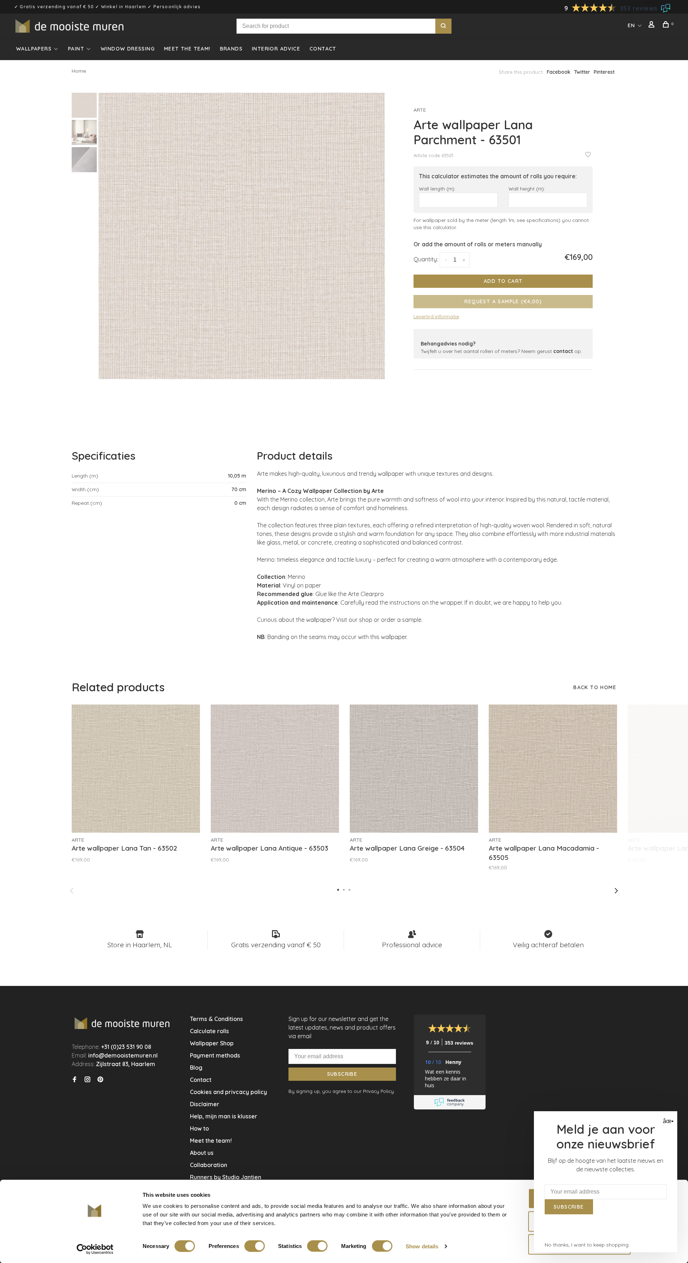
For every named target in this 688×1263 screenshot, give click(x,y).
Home (79, 71)
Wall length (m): (437, 188)
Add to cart (503, 281)
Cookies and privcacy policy (228, 1091)
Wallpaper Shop (212, 1043)
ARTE (420, 110)
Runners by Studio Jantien (225, 1177)
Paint (76, 48)
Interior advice (276, 48)
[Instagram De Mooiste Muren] (87, 1079)
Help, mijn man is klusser (223, 1116)
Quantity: (426, 259)
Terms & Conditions (216, 1018)
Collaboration (208, 1164)
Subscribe (342, 1074)
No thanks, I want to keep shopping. (587, 1245)
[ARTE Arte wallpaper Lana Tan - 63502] (136, 769)
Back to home (594, 687)
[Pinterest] (100, 1079)
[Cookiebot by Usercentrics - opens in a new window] (95, 1249)
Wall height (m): (526, 188)
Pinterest (604, 72)
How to (199, 1128)
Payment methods (215, 1055)
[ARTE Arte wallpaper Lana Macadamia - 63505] (553, 769)
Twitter (582, 72)
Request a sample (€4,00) (503, 301)
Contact (323, 48)
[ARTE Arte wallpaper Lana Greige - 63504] (414, 769)
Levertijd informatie (436, 316)
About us (202, 1152)
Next (616, 890)
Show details (422, 1246)
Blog (196, 1067)
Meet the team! (187, 48)
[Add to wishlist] (588, 155)
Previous (71, 890)
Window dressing (128, 48)
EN (631, 25)
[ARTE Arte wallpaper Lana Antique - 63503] (275, 769)
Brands (231, 48)
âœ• (667, 1121)
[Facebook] (74, 1079)
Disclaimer (204, 1104)
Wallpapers (34, 48)
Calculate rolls (209, 1031)
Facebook (558, 72)
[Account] (652, 25)
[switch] (254, 1246)
